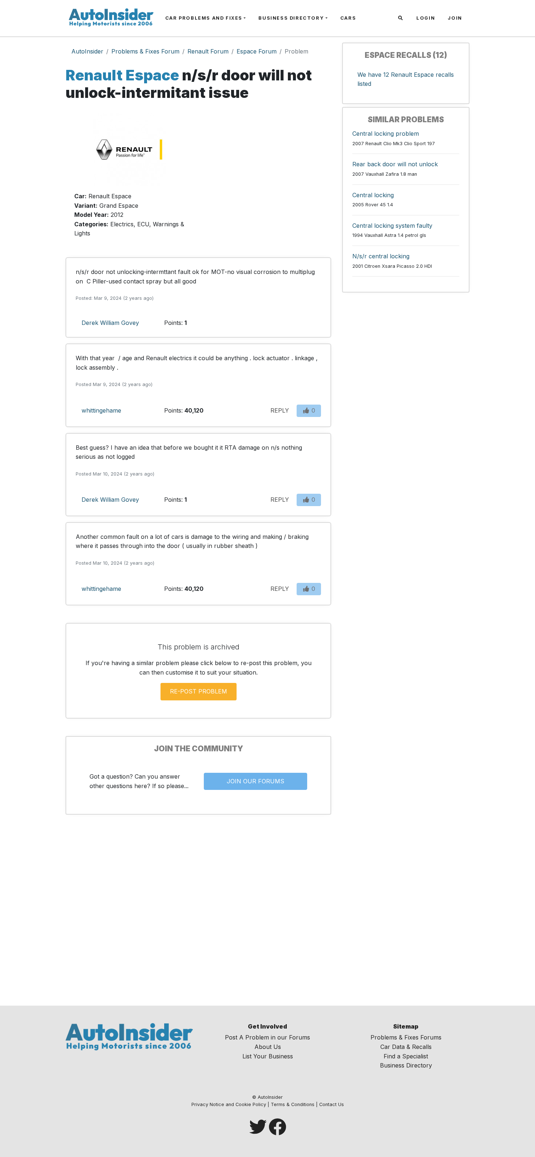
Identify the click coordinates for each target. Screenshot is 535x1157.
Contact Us (331, 1104)
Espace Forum (257, 51)
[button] (401, 18)
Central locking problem (385, 133)
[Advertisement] (267, 178)
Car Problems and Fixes (203, 18)
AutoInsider (87, 51)
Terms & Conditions (292, 1104)
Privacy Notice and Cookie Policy (228, 1104)
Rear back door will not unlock (395, 164)
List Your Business (267, 1056)
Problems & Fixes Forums (405, 1037)
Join (455, 18)
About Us (267, 1046)
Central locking (373, 195)
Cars (348, 18)
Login (425, 18)
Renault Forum (208, 51)
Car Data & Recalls (406, 1046)
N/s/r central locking (380, 256)
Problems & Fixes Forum (145, 51)
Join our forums (255, 781)
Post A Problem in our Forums (267, 1037)
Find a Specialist (406, 1056)
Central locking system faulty (392, 225)
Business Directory (291, 18)
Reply (279, 410)
